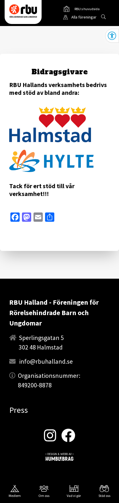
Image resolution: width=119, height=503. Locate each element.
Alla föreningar (83, 17)
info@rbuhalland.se (46, 361)
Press (18, 410)
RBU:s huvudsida (81, 10)
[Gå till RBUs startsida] (23, 11)
